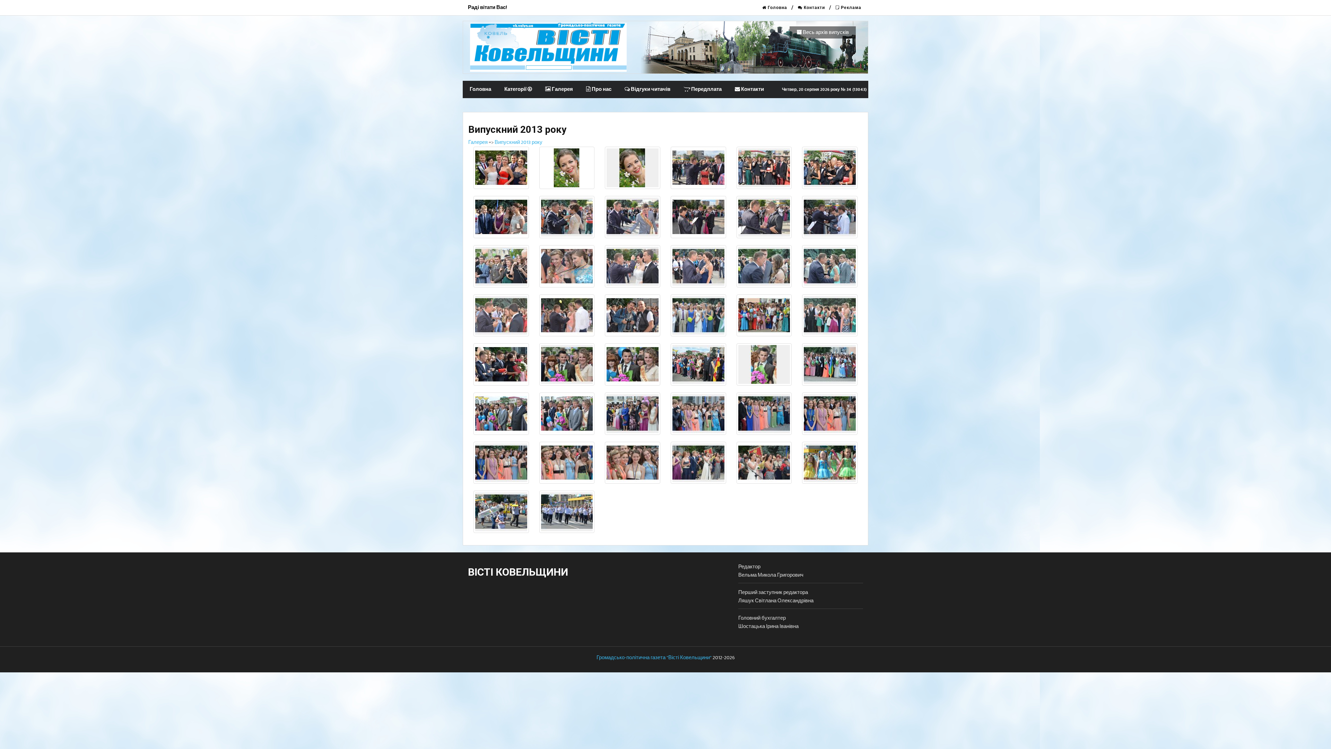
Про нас (601, 89)
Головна (776, 7)
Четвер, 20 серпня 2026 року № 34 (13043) (824, 89)
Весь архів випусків (825, 32)
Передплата (706, 89)
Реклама (850, 7)
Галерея (562, 89)
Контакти (813, 7)
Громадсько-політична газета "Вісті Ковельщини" (654, 657)
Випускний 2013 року (518, 142)
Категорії (516, 89)
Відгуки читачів (650, 89)
